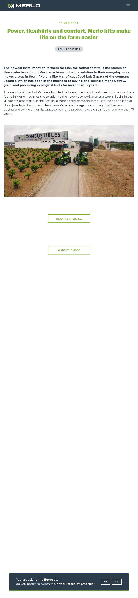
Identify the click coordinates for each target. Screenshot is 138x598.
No (105, 582)
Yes (116, 582)
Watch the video (69, 250)
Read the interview (69, 218)
